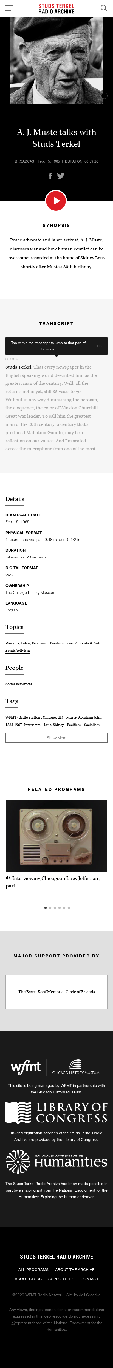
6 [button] (77, 908)
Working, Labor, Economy (26, 643)
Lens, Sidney (54, 724)
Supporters (61, 1278)
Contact (89, 1278)
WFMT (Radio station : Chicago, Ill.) (34, 717)
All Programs (33, 1269)
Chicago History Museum (59, 1092)
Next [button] (97, 836)
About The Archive (75, 1269)
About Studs (28, 1278)
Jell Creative (90, 1294)
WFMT (66, 1085)
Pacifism (74, 724)
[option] (56, 845)
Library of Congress (80, 1139)
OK (99, 346)
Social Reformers (18, 684)
